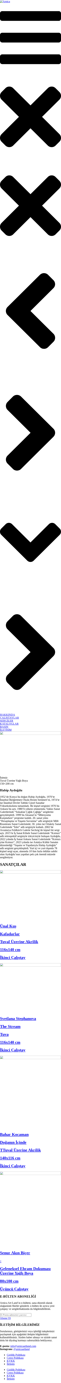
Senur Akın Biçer (15, 1253)
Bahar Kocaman (14, 1134)
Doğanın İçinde (13, 1142)
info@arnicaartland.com (23, 1346)
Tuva (4, 1034)
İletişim (11, 1363)
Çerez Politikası (15, 1357)
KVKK (11, 1360)
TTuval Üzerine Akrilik (20, 1150)
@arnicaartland (21, 1349)
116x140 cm (10, 949)
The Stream (10, 1026)
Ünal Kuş (8, 926)
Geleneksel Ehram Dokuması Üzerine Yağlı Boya (25, 1270)
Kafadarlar (10, 934)
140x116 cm (10, 1158)
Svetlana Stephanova (18, 1018)
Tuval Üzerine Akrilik (19, 941)
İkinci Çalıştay (12, 957)
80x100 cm (9, 1281)
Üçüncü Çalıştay (14, 1289)
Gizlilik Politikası (16, 1354)
